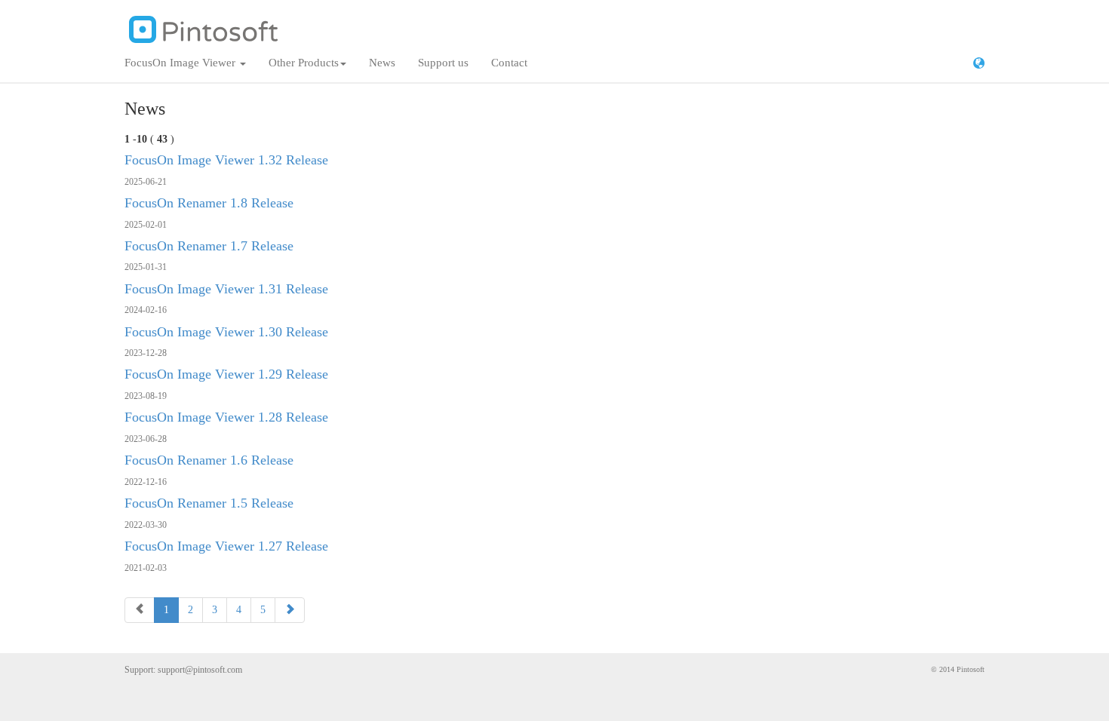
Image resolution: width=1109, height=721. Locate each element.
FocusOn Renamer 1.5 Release (208, 503)
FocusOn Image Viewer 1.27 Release (226, 546)
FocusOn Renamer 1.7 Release (208, 245)
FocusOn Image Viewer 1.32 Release (226, 159)
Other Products (304, 63)
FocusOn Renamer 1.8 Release (208, 202)
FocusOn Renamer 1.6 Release (208, 460)
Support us (443, 63)
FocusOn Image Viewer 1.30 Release (226, 331)
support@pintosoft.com (200, 669)
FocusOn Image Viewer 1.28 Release (226, 417)
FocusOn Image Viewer (181, 63)
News (382, 63)
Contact (509, 63)
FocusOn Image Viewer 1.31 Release (226, 288)
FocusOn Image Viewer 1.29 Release (226, 374)
